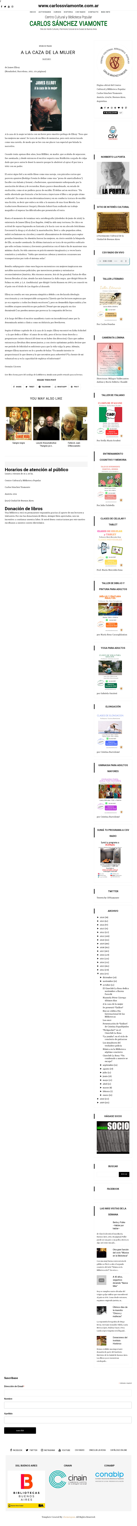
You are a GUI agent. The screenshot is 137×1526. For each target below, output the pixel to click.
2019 (102, 944)
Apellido (8, 1413)
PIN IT (76, 387)
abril (105, 1084)
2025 (102, 921)
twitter (33, 1450)
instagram (49, 1450)
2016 (102, 955)
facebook (17, 1450)
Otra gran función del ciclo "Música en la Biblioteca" (121, 1252)
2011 (102, 974)
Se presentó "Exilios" (113, 1007)
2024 (102, 925)
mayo (105, 1080)
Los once (107, 1020)
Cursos (57, 12)
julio (105, 1073)
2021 (102, 936)
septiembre (108, 1065)
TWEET (31, 387)
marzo (106, 1088)
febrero (106, 1091)
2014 (102, 962)
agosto (106, 1069)
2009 (102, 1103)
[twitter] (5, 7)
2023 (102, 929)
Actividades (45, 12)
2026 (102, 917)
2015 (102, 959)
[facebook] (1, 7)
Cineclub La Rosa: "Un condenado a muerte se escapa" (115, 1059)
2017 (102, 951)
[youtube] (8, 7)
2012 (102, 970)
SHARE (18, 387)
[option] (19, 426)
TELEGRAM (46, 387)
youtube (66, 1450)
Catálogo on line (118, 1450)
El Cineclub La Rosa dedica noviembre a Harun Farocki (116, 991)
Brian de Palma (45, 46)
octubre (106, 985)
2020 (102, 940)
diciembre (107, 977)
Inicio (33, 12)
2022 (102, 932)
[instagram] (12, 7)
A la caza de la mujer (113, 1004)
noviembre (108, 981)
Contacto (93, 12)
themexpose (69, 1517)
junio (105, 1076)
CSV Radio (80, 12)
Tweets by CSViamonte (108, 898)
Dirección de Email (14, 1386)
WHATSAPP (62, 387)
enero (105, 1095)
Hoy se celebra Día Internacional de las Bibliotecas (114, 1014)
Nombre (8, 1399)
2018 (102, 947)
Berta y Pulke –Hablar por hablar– (119, 1225)
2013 (102, 966)
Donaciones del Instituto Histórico (120, 1340)
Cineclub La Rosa (97, 1450)
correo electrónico (35, 523)
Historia (68, 12)
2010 (102, 1099)
